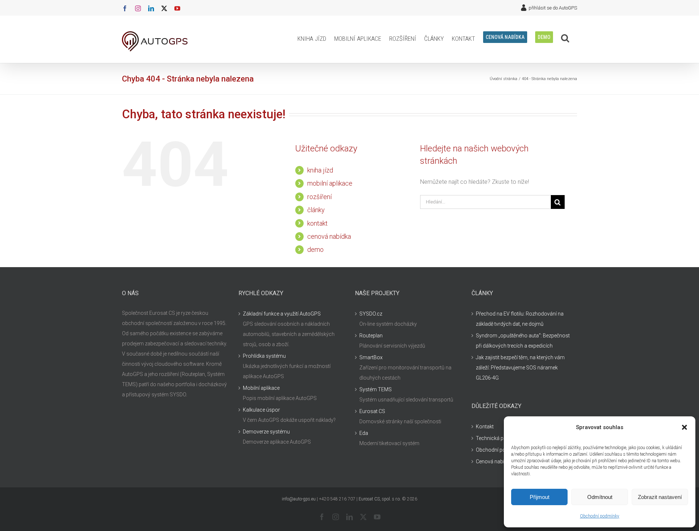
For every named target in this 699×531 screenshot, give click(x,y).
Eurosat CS (372, 411)
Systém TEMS (375, 389)
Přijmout (539, 497)
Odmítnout (599, 497)
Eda (363, 433)
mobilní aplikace (329, 183)
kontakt (317, 223)
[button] (684, 427)
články (316, 210)
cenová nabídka (329, 236)
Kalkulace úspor (261, 410)
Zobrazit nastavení (660, 497)
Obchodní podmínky (599, 516)
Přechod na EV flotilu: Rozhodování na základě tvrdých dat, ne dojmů (520, 319)
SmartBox (371, 357)
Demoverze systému (266, 432)
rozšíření (319, 197)
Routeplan (371, 335)
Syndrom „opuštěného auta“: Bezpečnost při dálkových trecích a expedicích (523, 341)
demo (315, 249)
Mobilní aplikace (261, 388)
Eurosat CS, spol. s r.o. (380, 499)
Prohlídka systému (264, 356)
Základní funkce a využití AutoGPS (282, 314)
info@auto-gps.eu (299, 499)
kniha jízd (320, 170)
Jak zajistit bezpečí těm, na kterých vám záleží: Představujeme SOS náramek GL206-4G (520, 367)
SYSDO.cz (370, 314)
